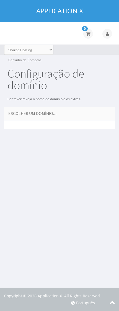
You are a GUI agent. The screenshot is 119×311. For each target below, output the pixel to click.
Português (85, 302)
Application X (59, 10)
